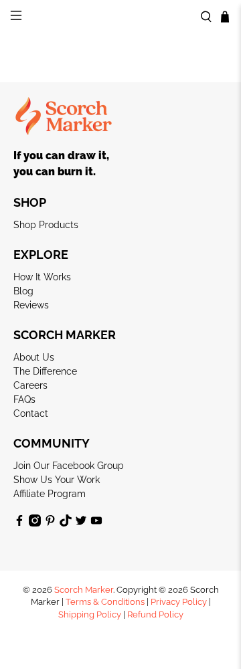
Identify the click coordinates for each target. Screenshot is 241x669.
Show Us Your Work (56, 479)
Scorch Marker (83, 590)
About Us (33, 357)
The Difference (45, 371)
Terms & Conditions (105, 602)
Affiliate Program (49, 493)
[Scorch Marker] (120, 17)
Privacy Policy (179, 602)
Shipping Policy (89, 614)
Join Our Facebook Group (68, 465)
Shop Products (45, 224)
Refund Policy (155, 614)
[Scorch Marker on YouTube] (96, 523)
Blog (23, 291)
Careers (30, 385)
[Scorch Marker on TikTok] (66, 523)
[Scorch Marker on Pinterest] (50, 523)
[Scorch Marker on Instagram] (35, 523)
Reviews (31, 305)
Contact (30, 413)
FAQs (24, 399)
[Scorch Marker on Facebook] (19, 523)
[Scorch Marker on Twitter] (81, 523)
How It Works (42, 277)
